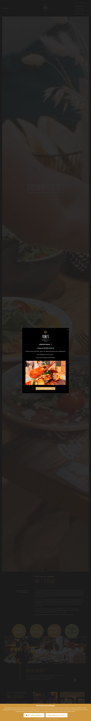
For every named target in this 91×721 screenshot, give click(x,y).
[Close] (67, 329)
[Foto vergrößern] (45, 373)
